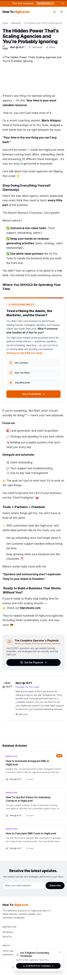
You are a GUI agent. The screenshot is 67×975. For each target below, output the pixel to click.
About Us (7, 936)
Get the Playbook (33, 662)
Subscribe (55, 885)
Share (52, 47)
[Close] (59, 952)
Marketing (15, 23)
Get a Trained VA (31, 394)
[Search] (54, 12)
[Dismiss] (63, 3)
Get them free (44, 3)
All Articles (7, 932)
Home (5, 23)
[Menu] (62, 12)
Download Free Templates (38, 966)
